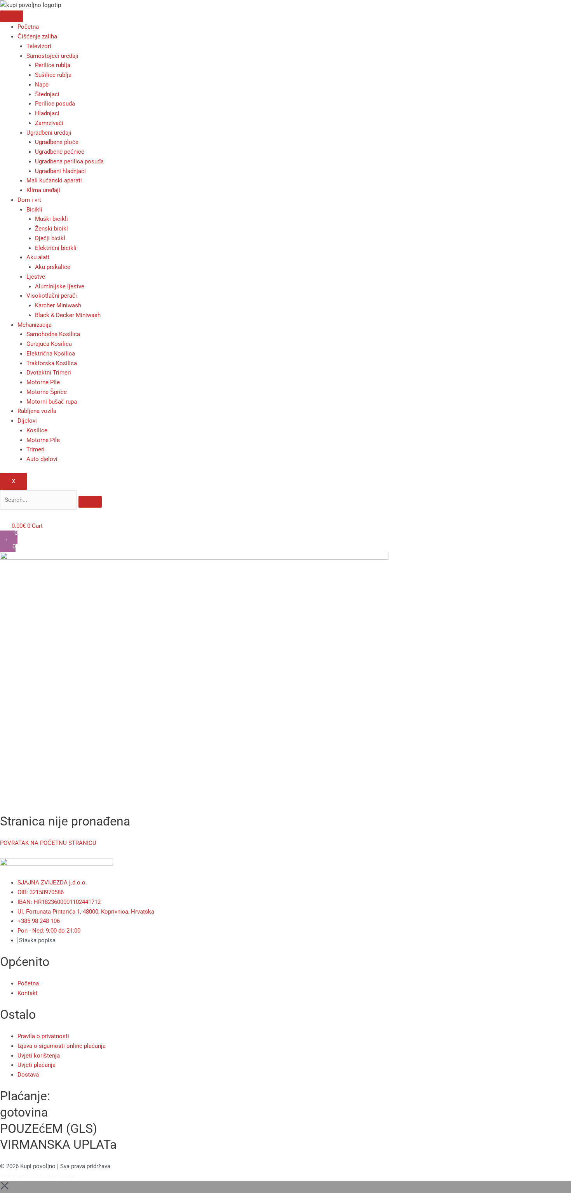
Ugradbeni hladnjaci (60, 171)
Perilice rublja (52, 65)
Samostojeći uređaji (52, 55)
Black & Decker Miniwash (68, 315)
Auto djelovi (41, 459)
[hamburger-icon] (11, 16)
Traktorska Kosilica (51, 363)
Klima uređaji (43, 190)
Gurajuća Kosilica (49, 343)
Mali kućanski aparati (54, 180)
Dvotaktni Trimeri (48, 372)
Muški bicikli (51, 218)
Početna (28, 26)
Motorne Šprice (46, 391)
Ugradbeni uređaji (48, 132)
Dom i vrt (29, 199)
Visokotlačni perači (51, 295)
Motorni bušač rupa (51, 401)
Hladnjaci (47, 113)
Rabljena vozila (36, 410)
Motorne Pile (43, 382)
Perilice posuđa (55, 103)
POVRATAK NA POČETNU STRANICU (48, 842)
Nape (42, 84)
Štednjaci (47, 94)
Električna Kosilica (50, 353)
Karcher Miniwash (58, 305)
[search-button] (90, 502)
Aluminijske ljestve (59, 286)
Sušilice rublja (53, 74)
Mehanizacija (34, 324)
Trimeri (35, 449)
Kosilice (36, 430)
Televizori (38, 46)
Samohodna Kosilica (53, 334)
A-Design (63, 1175)
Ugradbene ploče (56, 142)
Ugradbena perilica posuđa (69, 161)
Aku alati (37, 257)
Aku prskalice (52, 267)
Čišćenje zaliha (37, 36)
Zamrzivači (49, 123)
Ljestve (35, 276)
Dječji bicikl (50, 238)
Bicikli (34, 209)
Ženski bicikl (51, 228)
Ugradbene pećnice (59, 151)
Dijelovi (27, 420)
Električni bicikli (56, 247)
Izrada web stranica (25, 1175)
